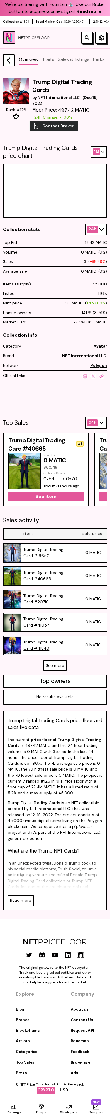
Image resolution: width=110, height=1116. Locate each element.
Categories (27, 1051)
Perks (21, 1072)
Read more (20, 900)
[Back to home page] (9, 60)
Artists (23, 1040)
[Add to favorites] (16, 116)
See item (46, 496)
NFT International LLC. (84, 355)
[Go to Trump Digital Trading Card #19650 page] (12, 553)
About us (80, 1009)
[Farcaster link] (81, 955)
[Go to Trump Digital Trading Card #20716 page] (12, 599)
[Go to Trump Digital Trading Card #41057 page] (12, 622)
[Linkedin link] (68, 955)
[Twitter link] (29, 955)
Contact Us (82, 1019)
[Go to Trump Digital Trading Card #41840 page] (12, 645)
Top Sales (25, 1062)
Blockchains (28, 1030)
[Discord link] (42, 955)
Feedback (80, 1051)
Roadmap (80, 1040)
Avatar (100, 346)
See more (55, 665)
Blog (20, 1009)
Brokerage (80, 1062)
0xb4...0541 (52, 479)
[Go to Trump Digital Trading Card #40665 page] (12, 576)
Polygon (98, 365)
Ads (74, 1072)
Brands (23, 1019)
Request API (82, 1030)
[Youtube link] (55, 955)
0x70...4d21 (75, 479)
